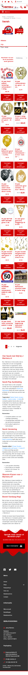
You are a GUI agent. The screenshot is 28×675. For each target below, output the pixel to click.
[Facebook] (2, 1)
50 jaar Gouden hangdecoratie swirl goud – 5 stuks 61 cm (13, 448)
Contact (6, 597)
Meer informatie (7, 266)
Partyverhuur (7, 588)
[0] (25, 7)
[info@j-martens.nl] (9, 1)
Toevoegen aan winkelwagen (7, 97)
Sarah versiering (7, 439)
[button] (14, 546)
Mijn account (7, 609)
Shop (5, 584)
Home (5, 581)
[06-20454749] (12, 1)
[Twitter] (5, 1)
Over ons (6, 591)
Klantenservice (8, 594)
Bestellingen (7, 612)
